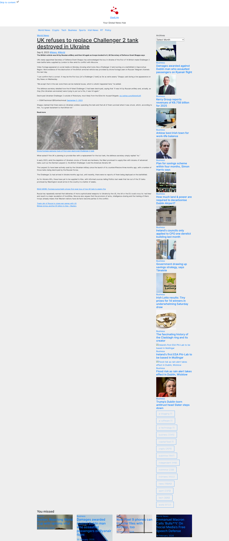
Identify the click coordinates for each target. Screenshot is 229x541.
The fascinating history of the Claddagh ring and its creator (172, 337)
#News (53, 52)
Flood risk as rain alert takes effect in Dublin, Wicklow (174, 373)
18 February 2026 (46, 528)
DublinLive (167, 455)
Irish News (93, 30)
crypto (165, 448)
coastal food (166, 441)
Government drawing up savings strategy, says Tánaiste (171, 267)
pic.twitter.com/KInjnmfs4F (130, 96)
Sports (82, 30)
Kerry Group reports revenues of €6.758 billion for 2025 (172, 102)
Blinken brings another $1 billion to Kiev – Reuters (56, 206)
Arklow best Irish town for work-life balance (172, 134)
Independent (168, 462)
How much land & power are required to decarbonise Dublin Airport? (174, 200)
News (165, 483)
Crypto (55, 30)
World (165, 504)
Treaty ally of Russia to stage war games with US (56, 203)
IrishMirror (166, 469)
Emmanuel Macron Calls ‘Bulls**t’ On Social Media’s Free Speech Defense (170, 525)
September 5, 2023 (75, 100)
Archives (160, 35)
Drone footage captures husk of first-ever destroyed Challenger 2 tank (65, 151)
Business (72, 30)
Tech (63, 30)
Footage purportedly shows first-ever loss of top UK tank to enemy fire (71, 189)
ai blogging (165, 413)
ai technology (167, 427)
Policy (108, 30)
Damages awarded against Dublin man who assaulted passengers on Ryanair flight (174, 69)
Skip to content (8, 2)
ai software (166, 420)
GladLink (114, 17)
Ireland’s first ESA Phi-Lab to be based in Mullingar (174, 356)
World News (44, 30)
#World (61, 52)
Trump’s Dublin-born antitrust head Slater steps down (173, 405)
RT (101, 30)
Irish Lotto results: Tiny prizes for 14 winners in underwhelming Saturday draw (172, 302)
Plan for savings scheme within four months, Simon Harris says (172, 166)
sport (165, 490)
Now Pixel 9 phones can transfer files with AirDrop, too (134, 523)
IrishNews (167, 476)
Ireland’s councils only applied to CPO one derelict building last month (173, 233)
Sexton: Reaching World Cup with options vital (55, 521)
